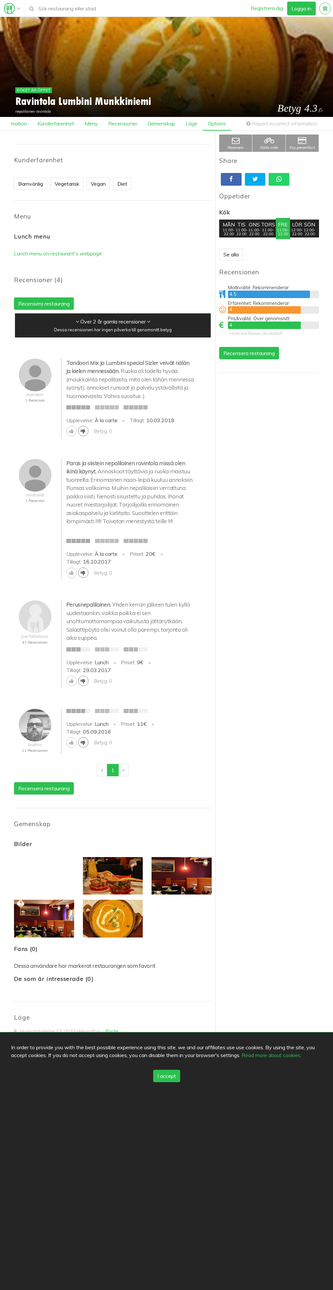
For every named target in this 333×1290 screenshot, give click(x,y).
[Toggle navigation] (12, 8)
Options (217, 123)
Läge (191, 123)
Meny (91, 123)
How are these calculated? (256, 333)
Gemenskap (161, 123)
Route (112, 1031)
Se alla (231, 254)
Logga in (301, 8)
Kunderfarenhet (55, 123)
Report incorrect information (284, 123)
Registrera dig (267, 8)
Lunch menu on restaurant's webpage (58, 253)
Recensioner (122, 123)
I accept (166, 1076)
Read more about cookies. (271, 1055)
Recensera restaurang (249, 353)
